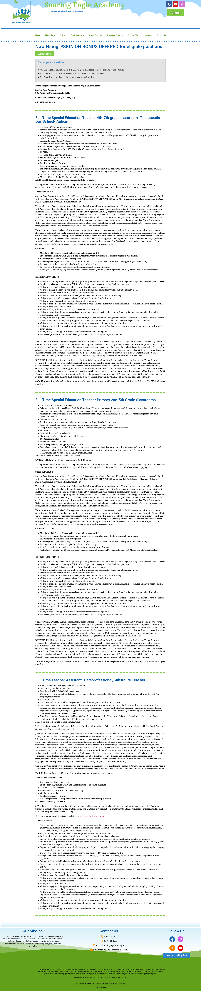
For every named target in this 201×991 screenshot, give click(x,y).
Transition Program (115, 35)
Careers (148, 35)
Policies (63, 35)
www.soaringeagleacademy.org (91, 816)
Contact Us (161, 35)
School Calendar (95, 35)
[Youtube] (175, 4)
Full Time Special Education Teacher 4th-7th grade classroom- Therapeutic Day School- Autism (82, 70)
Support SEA (133, 35)
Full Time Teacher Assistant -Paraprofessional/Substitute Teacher (69, 77)
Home (37, 35)
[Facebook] (169, 4)
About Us (49, 35)
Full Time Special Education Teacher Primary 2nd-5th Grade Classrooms (72, 73)
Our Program (76, 35)
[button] (162, 62)
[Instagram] (182, 4)
